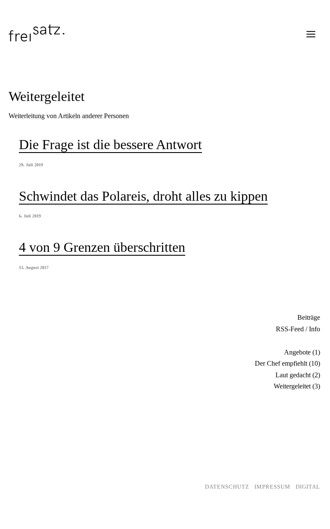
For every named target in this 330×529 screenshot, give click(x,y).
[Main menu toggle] (310, 34)
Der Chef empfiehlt (281, 363)
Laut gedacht (293, 375)
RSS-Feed (290, 329)
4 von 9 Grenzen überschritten (102, 247)
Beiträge (308, 317)
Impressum (272, 486)
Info (314, 329)
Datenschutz (227, 486)
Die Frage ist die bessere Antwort (110, 144)
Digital (308, 486)
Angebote (297, 352)
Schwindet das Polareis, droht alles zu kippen (143, 196)
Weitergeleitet (292, 386)
